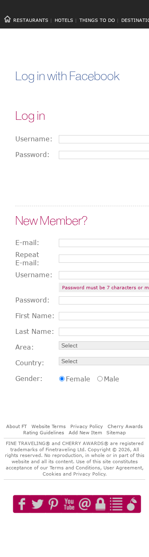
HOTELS (64, 20)
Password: (32, 154)
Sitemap (116, 432)
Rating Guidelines (43, 432)
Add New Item (85, 432)
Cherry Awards (125, 426)
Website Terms (48, 426)
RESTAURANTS (30, 20)
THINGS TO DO (97, 20)
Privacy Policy (86, 426)
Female (78, 379)
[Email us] (93, 527)
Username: (34, 139)
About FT (16, 426)
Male (111, 379)
